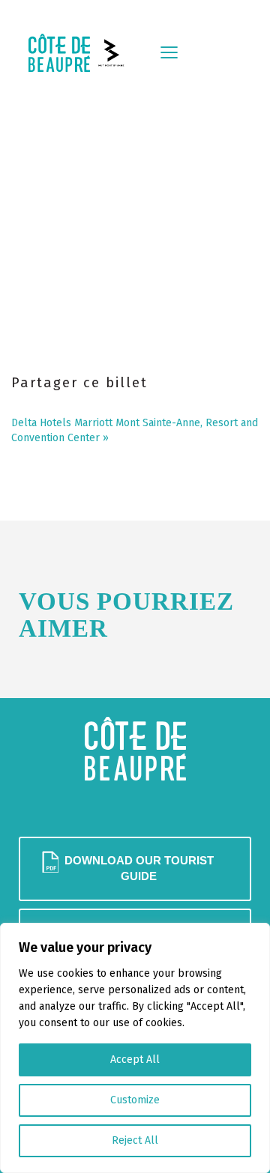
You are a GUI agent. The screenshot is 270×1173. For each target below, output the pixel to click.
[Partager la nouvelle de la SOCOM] (50, 403)
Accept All (135, 1059)
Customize (135, 1100)
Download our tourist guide (139, 868)
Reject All (135, 1140)
